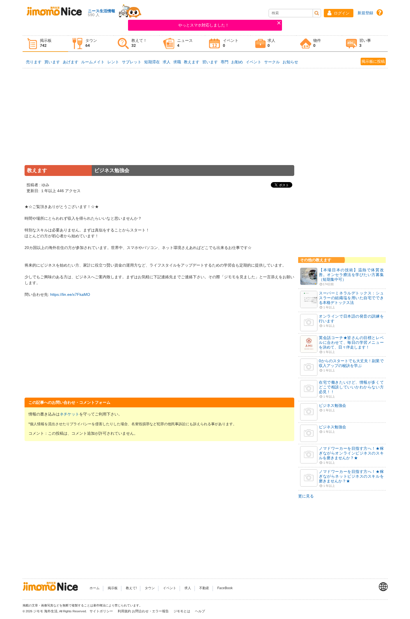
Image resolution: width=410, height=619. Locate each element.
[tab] (45, 43)
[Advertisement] (159, 124)
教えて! (131, 588)
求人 (166, 62)
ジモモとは (182, 611)
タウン (150, 588)
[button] (338, 13)
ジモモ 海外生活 (45, 611)
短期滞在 (152, 62)
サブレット (131, 62)
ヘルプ (200, 611)
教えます (191, 62)
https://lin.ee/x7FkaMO (70, 294)
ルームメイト (93, 62)
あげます (70, 62)
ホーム (95, 588)
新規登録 (365, 13)
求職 (177, 62)
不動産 (204, 588)
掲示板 (113, 588)
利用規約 (124, 611)
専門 (224, 62)
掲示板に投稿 (373, 61)
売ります (34, 62)
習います (210, 62)
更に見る (306, 496)
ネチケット (69, 414)
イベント (253, 62)
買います (52, 62)
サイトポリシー (102, 611)
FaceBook (225, 588)
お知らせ (290, 62)
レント (113, 62)
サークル (272, 62)
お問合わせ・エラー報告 (151, 611)
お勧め (237, 62)
